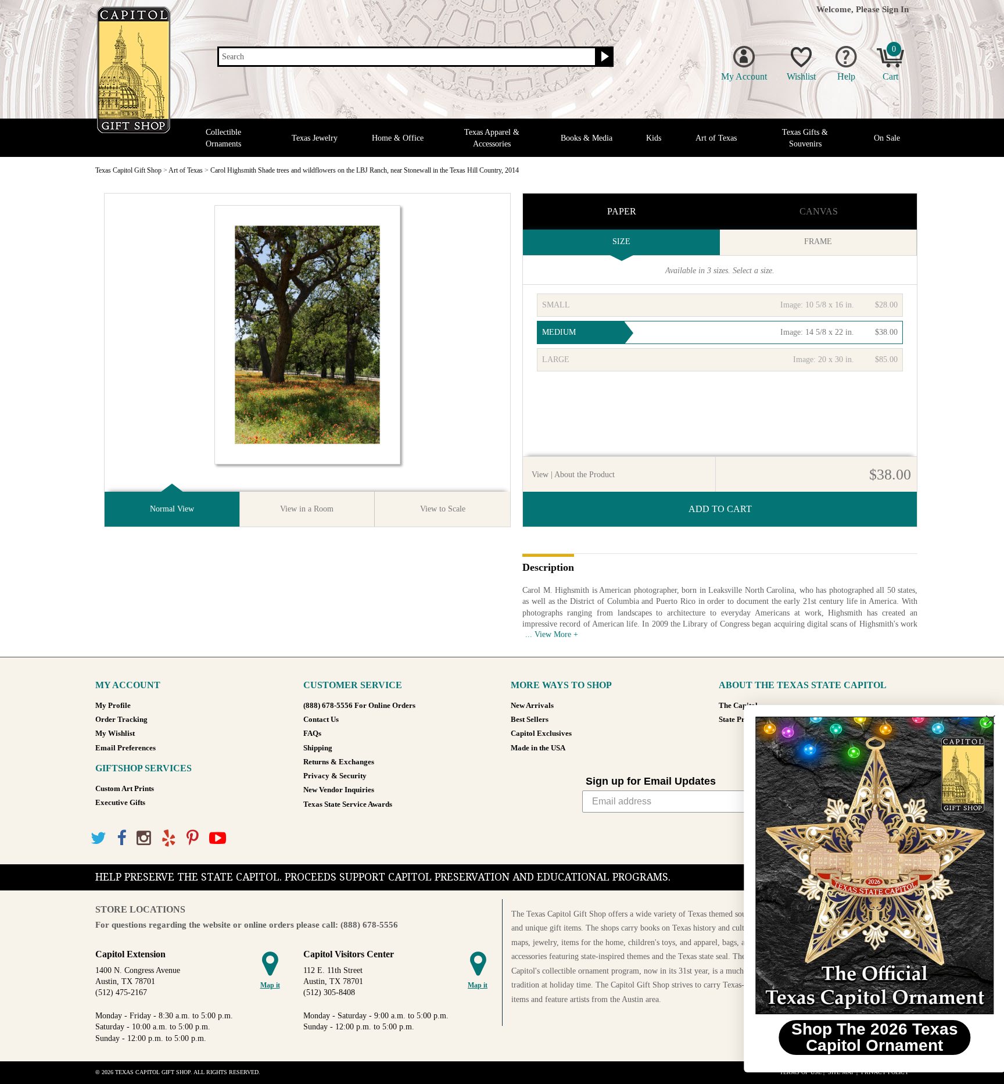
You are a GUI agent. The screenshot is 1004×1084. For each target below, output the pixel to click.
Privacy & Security (335, 776)
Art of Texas (716, 138)
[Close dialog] (977, 720)
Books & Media (586, 138)
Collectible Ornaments (223, 138)
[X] (98, 838)
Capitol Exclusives (541, 733)
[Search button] (603, 57)
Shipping (317, 748)
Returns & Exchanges (338, 762)
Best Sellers (529, 719)
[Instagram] (143, 838)
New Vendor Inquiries (338, 790)
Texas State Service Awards (347, 804)
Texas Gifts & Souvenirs (805, 138)
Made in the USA (538, 748)
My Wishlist (115, 733)
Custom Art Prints (124, 789)
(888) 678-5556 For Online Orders (359, 706)
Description (548, 568)
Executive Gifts (120, 803)
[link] (861, 865)
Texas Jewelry (315, 138)
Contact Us (321, 719)
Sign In (895, 9)
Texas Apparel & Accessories (491, 138)
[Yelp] (168, 838)
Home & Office (398, 138)
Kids (653, 138)
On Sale (887, 138)
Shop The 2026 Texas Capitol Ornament (862, 1037)
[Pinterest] (192, 838)
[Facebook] (121, 838)
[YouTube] (217, 838)
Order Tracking (121, 719)
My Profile (113, 706)
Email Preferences (125, 748)
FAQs (312, 733)
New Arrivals (532, 706)
